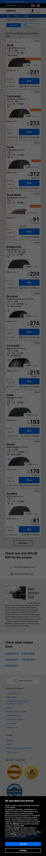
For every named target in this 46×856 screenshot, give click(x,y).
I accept (23, 844)
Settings (23, 850)
